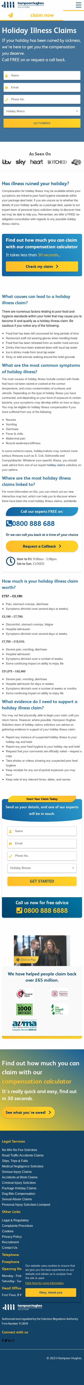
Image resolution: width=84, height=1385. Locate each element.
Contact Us (9, 1247)
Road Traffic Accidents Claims (23, 1155)
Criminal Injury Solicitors (19, 1182)
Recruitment (10, 1242)
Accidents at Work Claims (20, 1177)
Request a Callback (40, 546)
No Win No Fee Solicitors (19, 1150)
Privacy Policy (12, 1236)
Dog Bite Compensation (18, 1193)
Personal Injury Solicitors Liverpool (26, 1204)
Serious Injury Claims (17, 1171)
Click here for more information (44, 1283)
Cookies (7, 1231)
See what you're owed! (26, 1112)
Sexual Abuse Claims (17, 1199)
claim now (42, 15)
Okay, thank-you (50, 1292)
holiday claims (56, 465)
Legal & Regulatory (15, 1220)
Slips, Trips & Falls (15, 1161)
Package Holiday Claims (19, 1188)
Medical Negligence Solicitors (22, 1166)
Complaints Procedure (17, 1225)
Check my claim (40, 266)
